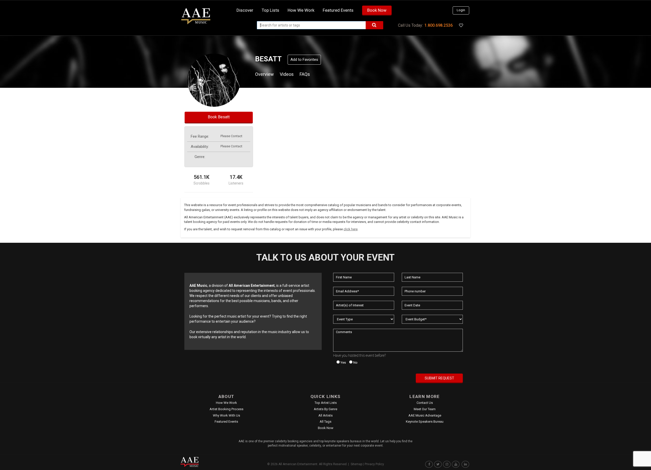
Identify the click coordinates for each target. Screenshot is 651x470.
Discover (244, 10)
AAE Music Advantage (424, 415)
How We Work (226, 403)
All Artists (325, 415)
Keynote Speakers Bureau (424, 421)
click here (351, 229)
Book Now (377, 10)
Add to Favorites (304, 59)
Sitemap (356, 464)
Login (461, 10)
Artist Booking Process (226, 409)
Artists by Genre (325, 409)
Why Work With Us (226, 415)
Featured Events (338, 10)
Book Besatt (219, 117)
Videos (287, 74)
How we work (301, 10)
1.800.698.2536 (438, 25)
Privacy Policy (374, 464)
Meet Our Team (425, 409)
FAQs (305, 74)
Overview (264, 74)
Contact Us (425, 403)
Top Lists (270, 10)
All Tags (325, 421)
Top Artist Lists (326, 403)
